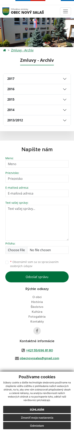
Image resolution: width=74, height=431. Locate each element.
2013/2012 (15, 120)
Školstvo (37, 306)
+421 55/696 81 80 (39, 350)
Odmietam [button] (37, 425)
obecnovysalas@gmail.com (39, 358)
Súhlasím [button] (37, 409)
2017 (10, 78)
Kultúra (37, 311)
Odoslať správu (37, 277)
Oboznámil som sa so (34, 264)
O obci (37, 297)
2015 (10, 99)
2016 (10, 89)
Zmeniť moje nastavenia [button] (37, 417)
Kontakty (37, 321)
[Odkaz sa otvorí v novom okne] (37, 331)
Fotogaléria (37, 316)
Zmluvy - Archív (22, 50)
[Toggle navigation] (65, 11)
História (37, 302)
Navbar (9, 11)
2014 (10, 110)
